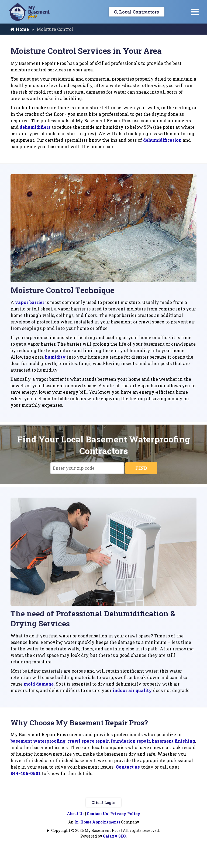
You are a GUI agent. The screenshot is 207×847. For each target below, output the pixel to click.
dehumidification (162, 140)
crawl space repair (88, 741)
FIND (141, 468)
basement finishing (173, 741)
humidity (55, 357)
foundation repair (130, 741)
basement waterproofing (38, 741)
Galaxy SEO (114, 836)
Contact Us (97, 813)
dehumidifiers (35, 127)
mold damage (39, 684)
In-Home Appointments (97, 822)
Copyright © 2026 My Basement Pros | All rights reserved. (105, 830)
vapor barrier (29, 302)
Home (22, 29)
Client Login (103, 802)
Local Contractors (138, 12)
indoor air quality (132, 690)
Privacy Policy (125, 813)
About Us (75, 813)
